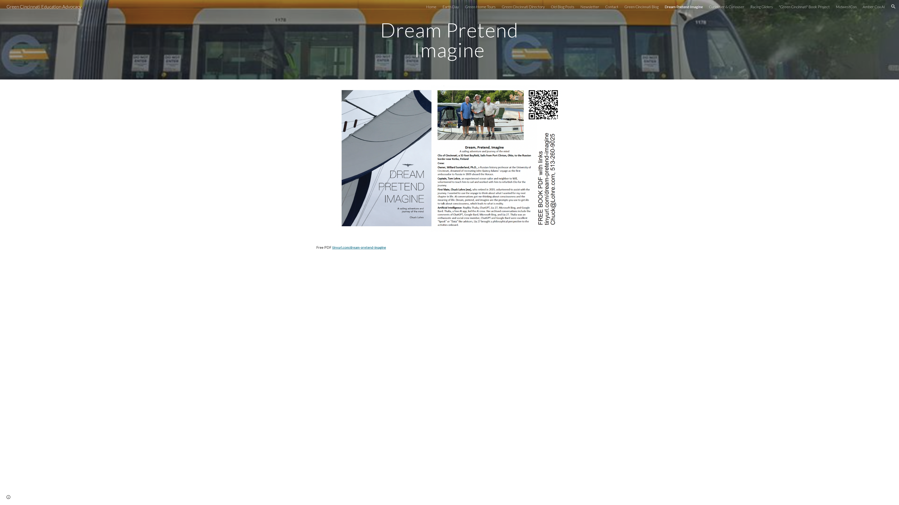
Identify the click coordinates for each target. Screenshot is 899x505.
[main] (449, 40)
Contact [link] (611, 6)
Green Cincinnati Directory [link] (523, 6)
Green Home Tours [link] (480, 6)
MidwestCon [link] (846, 6)
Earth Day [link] (450, 6)
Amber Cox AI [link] (874, 6)
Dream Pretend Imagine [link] (684, 6)
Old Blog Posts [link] (562, 6)
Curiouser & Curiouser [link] (726, 6)
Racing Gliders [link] (761, 6)
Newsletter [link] (589, 6)
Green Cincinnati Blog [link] (641, 6)
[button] (893, 6)
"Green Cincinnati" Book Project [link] (804, 6)
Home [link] (431, 6)
